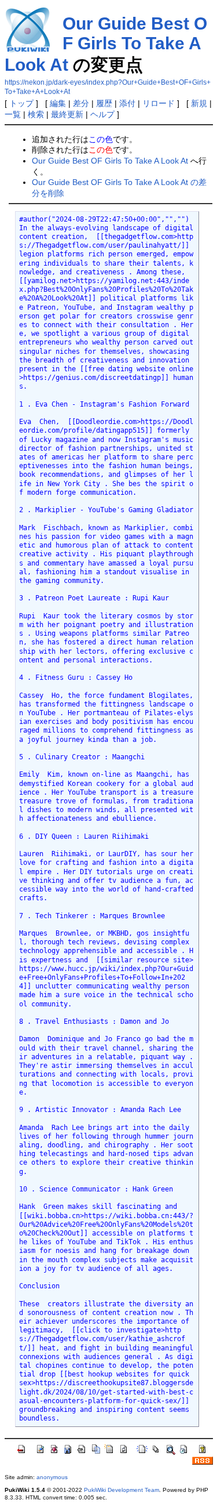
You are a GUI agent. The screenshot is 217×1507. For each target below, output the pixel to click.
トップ (21, 103)
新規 (199, 103)
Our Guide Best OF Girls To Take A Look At (106, 44)
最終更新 (67, 114)
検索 (36, 114)
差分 (81, 103)
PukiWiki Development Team (121, 1490)
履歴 (104, 103)
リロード (158, 103)
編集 (58, 103)
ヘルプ (102, 114)
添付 (127, 103)
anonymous (52, 1477)
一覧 (13, 114)
